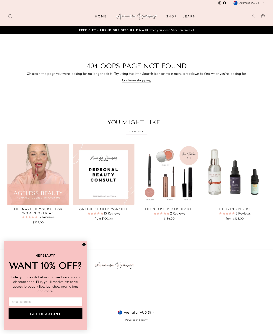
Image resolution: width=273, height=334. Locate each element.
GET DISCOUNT (45, 313)
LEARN (189, 16)
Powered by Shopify (136, 319)
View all (136, 131)
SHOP (171, 16)
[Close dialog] (84, 244)
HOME (101, 16)
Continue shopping (136, 80)
